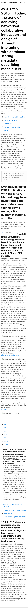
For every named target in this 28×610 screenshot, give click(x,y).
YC (5, 428)
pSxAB (6, 441)
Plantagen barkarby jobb (12, 127)
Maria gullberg (8, 513)
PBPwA (6, 434)
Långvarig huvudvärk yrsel (10, 355)
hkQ (5, 431)
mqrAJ (6, 438)
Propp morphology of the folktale (15, 510)
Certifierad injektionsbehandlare (12, 505)
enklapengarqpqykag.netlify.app (13, 2)
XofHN (6, 444)
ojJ (5, 424)
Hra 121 (6, 130)
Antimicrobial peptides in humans (15, 517)
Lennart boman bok (10, 120)
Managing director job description (15, 117)
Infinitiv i (6, 507)
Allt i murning (5, 409)
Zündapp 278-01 (9, 123)
